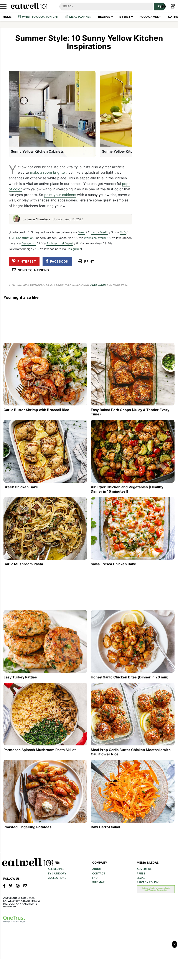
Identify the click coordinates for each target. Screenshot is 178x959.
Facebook (58, 261)
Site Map (98, 882)
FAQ (94, 877)
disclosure (97, 285)
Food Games (150, 17)
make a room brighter (48, 172)
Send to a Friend (32, 270)
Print (88, 261)
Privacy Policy (147, 882)
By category (57, 873)
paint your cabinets (60, 194)
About (97, 869)
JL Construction (23, 238)
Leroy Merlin (99, 232)
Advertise (144, 869)
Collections (57, 877)
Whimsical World (95, 238)
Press (141, 873)
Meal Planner (79, 17)
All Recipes (56, 869)
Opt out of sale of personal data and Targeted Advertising (156, 889)
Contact (98, 873)
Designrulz (28, 243)
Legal (141, 877)
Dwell (81, 232)
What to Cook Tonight (40, 17)
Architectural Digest (59, 243)
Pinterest (26, 261)
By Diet (125, 17)
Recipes (104, 17)
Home (7, 17)
